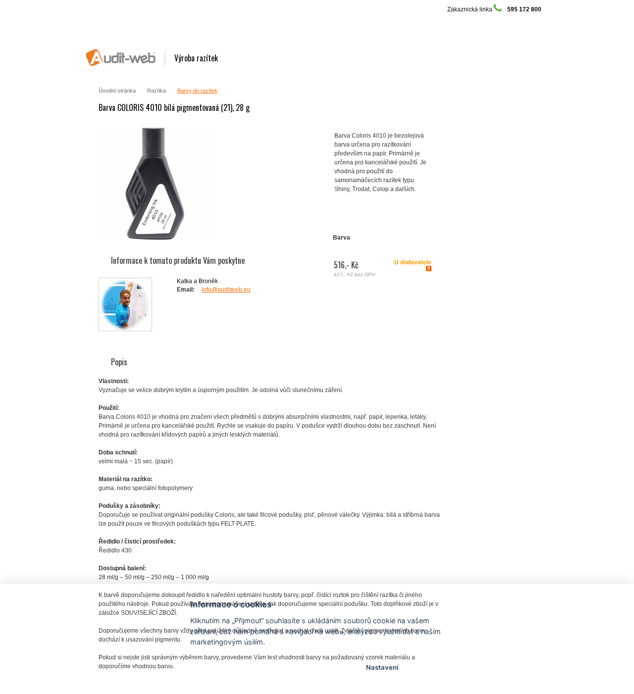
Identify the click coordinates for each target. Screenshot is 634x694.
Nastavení (382, 667)
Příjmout (251, 667)
